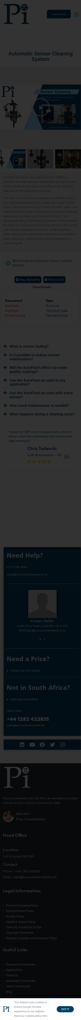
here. (45, 1015)
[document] (40, 510)
